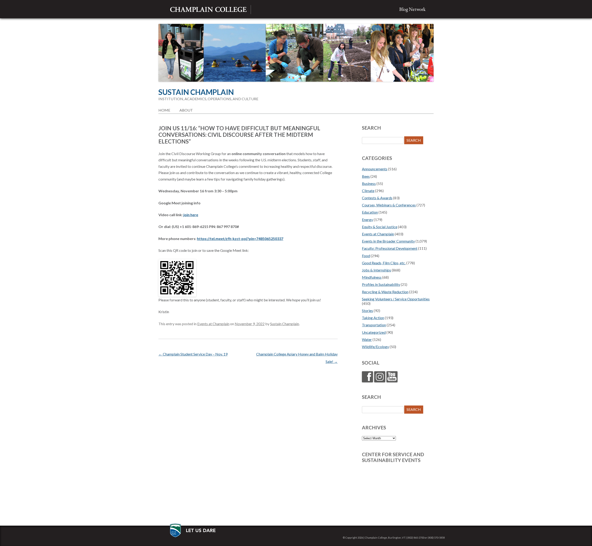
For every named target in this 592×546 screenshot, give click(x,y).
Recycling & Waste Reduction (385, 292)
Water (367, 339)
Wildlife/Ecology (375, 346)
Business (369, 183)
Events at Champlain (213, 323)
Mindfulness (372, 277)
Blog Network (412, 9)
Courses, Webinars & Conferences (389, 205)
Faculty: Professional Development (389, 248)
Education (370, 212)
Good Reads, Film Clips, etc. (384, 263)
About (186, 110)
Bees (366, 176)
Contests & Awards (377, 198)
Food (366, 255)
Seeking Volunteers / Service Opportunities (396, 299)
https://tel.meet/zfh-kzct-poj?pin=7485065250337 (240, 238)
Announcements (374, 169)
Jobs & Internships (376, 270)
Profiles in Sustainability (381, 284)
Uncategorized (374, 332)
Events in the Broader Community (388, 241)
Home (164, 110)
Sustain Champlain (196, 92)
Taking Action (373, 317)
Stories (367, 310)
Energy (367, 219)
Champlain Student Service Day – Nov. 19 (193, 354)
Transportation (374, 325)
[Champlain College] (208, 9)
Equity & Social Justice (379, 227)
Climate (368, 190)
